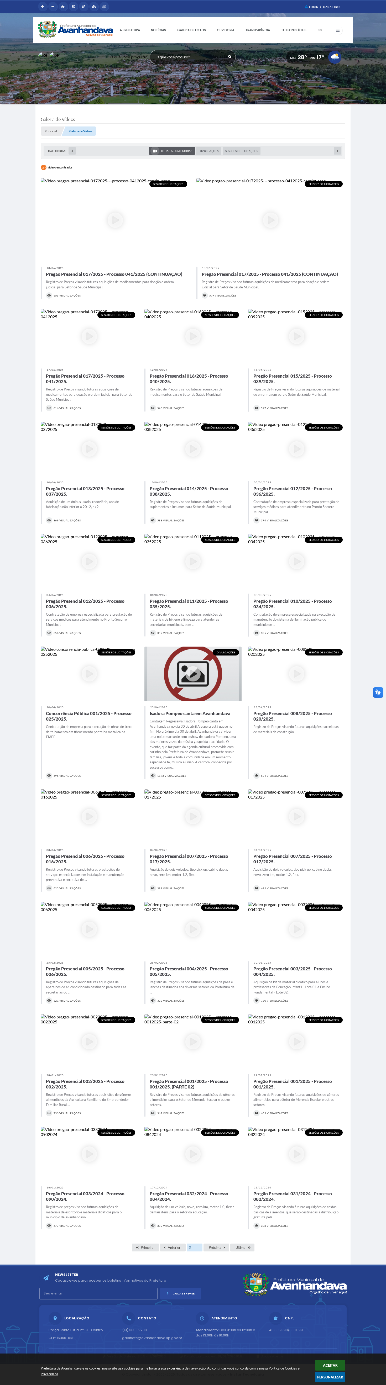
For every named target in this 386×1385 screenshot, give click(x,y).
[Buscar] (230, 57)
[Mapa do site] (93, 6)
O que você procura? (128, 57)
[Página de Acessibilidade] (104, 6)
